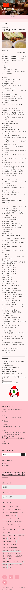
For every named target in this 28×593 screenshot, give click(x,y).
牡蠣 (10, 559)
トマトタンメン (19, 527)
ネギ (11, 529)
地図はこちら (5, 421)
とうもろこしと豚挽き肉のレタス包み (13, 512)
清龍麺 (5, 559)
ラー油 (5, 538)
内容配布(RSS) (6, 465)
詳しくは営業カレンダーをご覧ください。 (13, 438)
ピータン (22, 529)
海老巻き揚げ (18, 556)
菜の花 (5, 567)
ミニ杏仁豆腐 (20, 535)
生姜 (21, 561)
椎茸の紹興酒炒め (8, 556)
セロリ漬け (6, 524)
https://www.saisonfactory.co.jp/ (10, 123)
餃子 (10, 567)
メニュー (15, 16)
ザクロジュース (7, 521)
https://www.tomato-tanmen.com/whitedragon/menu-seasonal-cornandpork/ (13, 200)
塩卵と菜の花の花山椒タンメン (11, 544)
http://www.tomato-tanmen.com (10, 56)
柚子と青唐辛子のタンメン (15, 553)
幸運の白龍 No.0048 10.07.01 (13, 30)
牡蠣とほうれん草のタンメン (10, 561)
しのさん (5, 506)
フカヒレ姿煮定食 (8, 532)
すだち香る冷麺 (14, 506)
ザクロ (17, 518)
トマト (11, 527)
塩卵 (14, 541)
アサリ (19, 515)
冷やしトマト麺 (7, 541)
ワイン (10, 538)
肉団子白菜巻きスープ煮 (15, 564)
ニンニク (5, 529)
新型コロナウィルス (8, 550)
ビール (16, 529)
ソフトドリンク (15, 524)
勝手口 (4, 463)
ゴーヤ (11, 518)
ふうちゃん (6, 515)
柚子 (4, 553)
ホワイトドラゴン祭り (9, 535)
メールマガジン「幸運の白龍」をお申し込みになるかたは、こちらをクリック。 (13, 475)
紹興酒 (5, 564)
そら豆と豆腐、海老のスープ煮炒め (12, 509)
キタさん (5, 518)
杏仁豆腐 (18, 550)
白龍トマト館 (8, 9)
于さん (16, 538)
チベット (5, 527)
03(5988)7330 (5, 443)
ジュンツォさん (17, 521)
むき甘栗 (13, 515)
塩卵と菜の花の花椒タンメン (10, 547)
